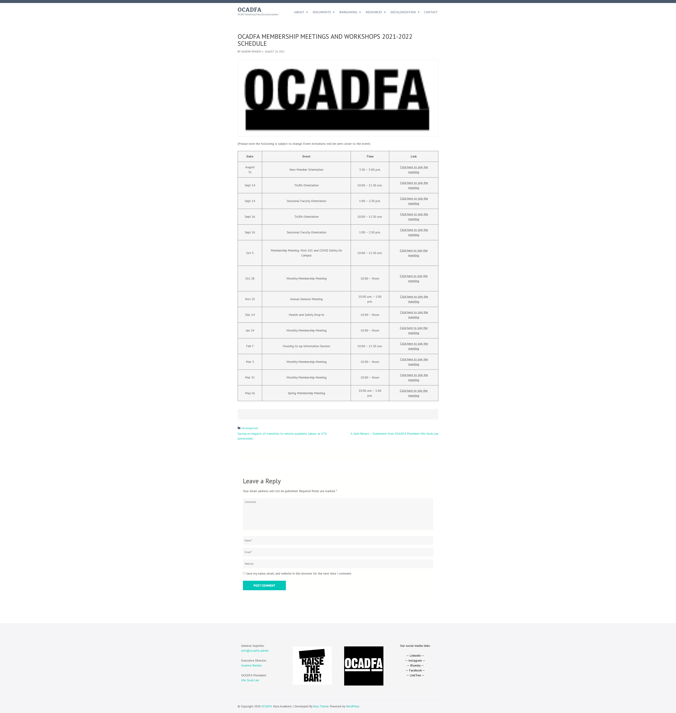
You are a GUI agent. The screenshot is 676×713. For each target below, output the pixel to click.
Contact (431, 12)
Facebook (415, 670)
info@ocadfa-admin (254, 651)
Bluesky (415, 665)
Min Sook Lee (250, 680)
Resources (374, 12)
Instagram (415, 660)
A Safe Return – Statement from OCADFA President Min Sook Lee (394, 434)
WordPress (352, 706)
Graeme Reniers (251, 51)
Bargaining (348, 12)
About (299, 12)
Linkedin (415, 655)
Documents (322, 12)
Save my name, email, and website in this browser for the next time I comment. (299, 573)
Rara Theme (321, 706)
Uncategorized (250, 428)
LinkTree (415, 675)
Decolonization (403, 12)
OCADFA (250, 9)
